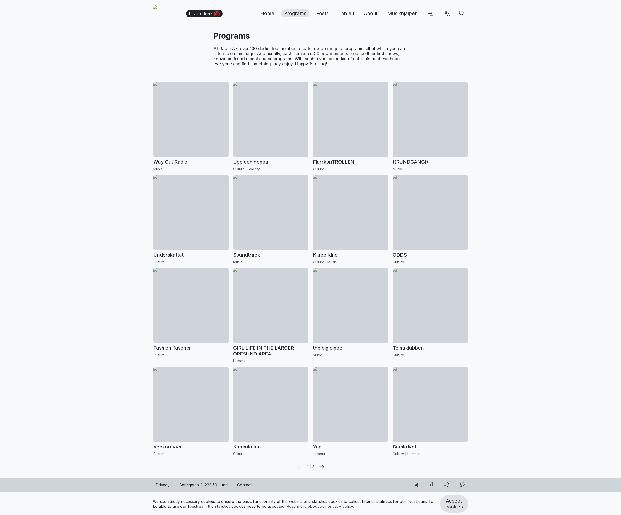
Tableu (346, 13)
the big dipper (328, 348)
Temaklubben (408, 348)
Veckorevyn (167, 447)
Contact (244, 484)
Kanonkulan (247, 447)
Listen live (200, 14)
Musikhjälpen (402, 13)
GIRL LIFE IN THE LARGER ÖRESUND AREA (263, 351)
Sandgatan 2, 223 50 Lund (203, 484)
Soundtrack (246, 255)
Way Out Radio (170, 162)
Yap (317, 447)
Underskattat (168, 255)
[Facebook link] (431, 485)
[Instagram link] (416, 485)
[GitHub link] (462, 485)
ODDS (400, 255)
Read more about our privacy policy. (320, 506)
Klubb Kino (325, 255)
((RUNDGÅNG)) (410, 162)
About (371, 13)
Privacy (163, 484)
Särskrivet (404, 447)
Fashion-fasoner (172, 348)
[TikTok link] (447, 485)
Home (267, 13)
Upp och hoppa (250, 162)
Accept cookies (454, 504)
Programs (295, 13)
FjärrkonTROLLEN (333, 162)
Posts (322, 13)
